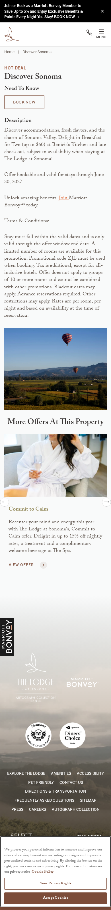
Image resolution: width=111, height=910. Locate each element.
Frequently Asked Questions (44, 800)
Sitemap (88, 800)
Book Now (24, 101)
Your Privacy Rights (55, 884)
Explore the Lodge (26, 773)
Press (17, 809)
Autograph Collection (76, 809)
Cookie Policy (43, 872)
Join (64, 198)
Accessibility (90, 773)
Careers (37, 809)
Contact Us (71, 782)
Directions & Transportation (55, 790)
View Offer (22, 564)
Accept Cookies (55, 898)
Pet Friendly (41, 782)
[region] (55, 871)
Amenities (61, 773)
